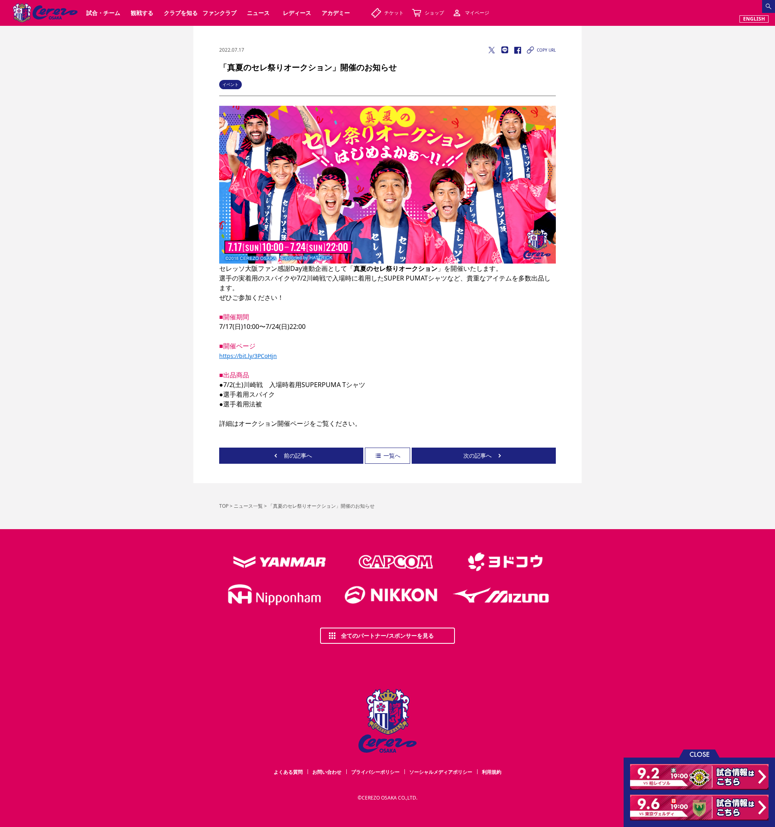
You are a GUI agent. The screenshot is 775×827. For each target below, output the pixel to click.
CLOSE (699, 754)
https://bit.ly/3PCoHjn (248, 356)
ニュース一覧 (248, 505)
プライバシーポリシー (375, 771)
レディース (297, 13)
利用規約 (491, 771)
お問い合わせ (326, 771)
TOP (223, 505)
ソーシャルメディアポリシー (440, 771)
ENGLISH (754, 18)
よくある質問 (288, 771)
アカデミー (336, 13)
